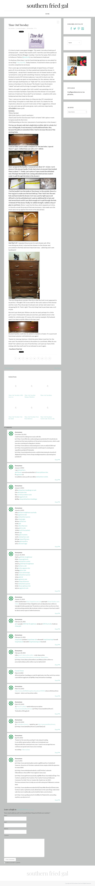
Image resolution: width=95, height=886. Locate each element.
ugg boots (19, 474)
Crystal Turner (19, 671)
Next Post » (57, 368)
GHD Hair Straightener (27, 563)
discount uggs (23, 543)
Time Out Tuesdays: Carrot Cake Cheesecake (47, 418)
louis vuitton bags (24, 572)
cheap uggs (21, 519)
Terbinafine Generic (23, 724)
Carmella (12, 28)
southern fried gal (47, 5)
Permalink (30, 28)
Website (6, 828)
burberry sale (23, 566)
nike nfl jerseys (22, 526)
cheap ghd (18, 626)
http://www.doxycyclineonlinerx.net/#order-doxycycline (31, 657)
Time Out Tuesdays (46, 395)
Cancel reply (31, 809)
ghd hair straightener (25, 557)
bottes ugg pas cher (24, 568)
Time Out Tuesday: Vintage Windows (30, 396)
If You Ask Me (20, 62)
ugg (20, 532)
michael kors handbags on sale (27, 490)
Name (5, 815)
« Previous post (8, 368)
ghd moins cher (22, 492)
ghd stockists (23, 535)
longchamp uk (19, 642)
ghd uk (21, 577)
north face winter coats (24, 494)
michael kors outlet (42, 477)
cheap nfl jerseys (24, 539)
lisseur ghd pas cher (42, 472)
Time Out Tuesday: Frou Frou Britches (31, 418)
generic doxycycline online (25, 655)
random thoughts (21, 28)
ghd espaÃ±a (24, 541)
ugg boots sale (22, 515)
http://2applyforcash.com (33, 601)
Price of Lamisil (21, 706)
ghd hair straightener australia (27, 512)
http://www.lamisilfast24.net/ (23, 708)
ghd (20, 523)
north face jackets (24, 530)
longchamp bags (48, 639)
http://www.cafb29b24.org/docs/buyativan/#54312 (30, 691)
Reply (56, 459)
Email (5, 822)
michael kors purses (24, 517)
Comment (6, 835)
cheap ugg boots (23, 559)
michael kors (21, 470)
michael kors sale (24, 537)
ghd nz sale (22, 528)
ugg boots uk (23, 497)
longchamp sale (32, 639)
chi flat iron (22, 521)
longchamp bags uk (35, 642)
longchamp (18, 639)
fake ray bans (26, 749)
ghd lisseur (18, 472)
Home (47, 14)
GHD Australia (47, 624)
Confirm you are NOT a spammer (12, 862)
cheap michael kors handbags (28, 499)
